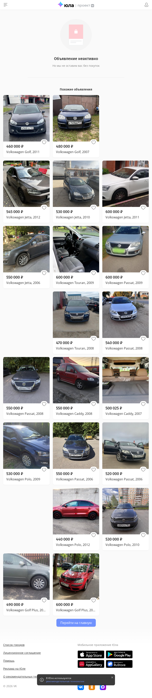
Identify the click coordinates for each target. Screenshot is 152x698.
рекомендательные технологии (65, 681)
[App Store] (91, 654)
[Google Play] (119, 654)
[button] (44, 142)
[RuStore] (119, 664)
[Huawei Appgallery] (91, 664)
